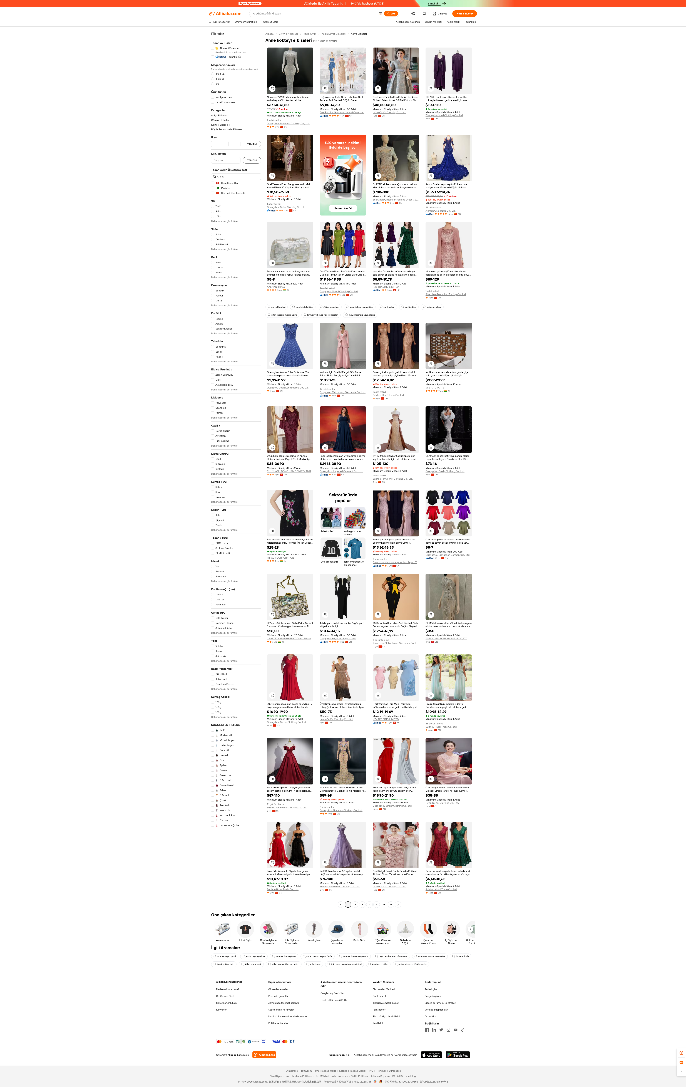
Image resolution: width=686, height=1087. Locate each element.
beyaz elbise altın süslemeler (393, 956)
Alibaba (269, 33)
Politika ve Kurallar (278, 1023)
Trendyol (381, 1070)
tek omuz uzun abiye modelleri (346, 964)
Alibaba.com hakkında (229, 981)
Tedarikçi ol (431, 989)
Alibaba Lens (235, 1054)
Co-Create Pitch (225, 996)
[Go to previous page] (341, 904)
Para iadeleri (379, 1009)
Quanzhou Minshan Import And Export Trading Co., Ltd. (396, 562)
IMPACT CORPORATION (280, 557)
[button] (380, 13)
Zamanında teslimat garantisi (284, 1002)
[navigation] (236, 469)
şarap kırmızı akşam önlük (319, 956)
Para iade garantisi (278, 996)
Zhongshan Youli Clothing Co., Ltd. (444, 115)
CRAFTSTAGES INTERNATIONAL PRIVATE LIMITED (290, 638)
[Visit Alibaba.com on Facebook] (427, 1030)
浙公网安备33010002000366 (401, 1081)
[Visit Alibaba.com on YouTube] (455, 1030)
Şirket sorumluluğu (226, 1002)
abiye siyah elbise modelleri (285, 964)
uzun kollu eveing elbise (361, 307)
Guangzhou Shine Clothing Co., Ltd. (286, 207)
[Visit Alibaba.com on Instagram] (448, 1030)
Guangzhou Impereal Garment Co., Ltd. (341, 471)
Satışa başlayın (433, 996)
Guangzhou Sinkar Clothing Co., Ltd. (286, 722)
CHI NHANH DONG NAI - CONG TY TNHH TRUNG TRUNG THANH (290, 471)
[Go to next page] (398, 904)
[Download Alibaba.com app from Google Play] (458, 1054)
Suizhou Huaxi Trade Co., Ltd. (388, 395)
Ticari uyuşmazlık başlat (386, 1002)
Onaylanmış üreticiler (332, 993)
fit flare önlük (462, 956)
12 (391, 904)
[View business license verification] (375, 1081)
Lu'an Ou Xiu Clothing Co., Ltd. (389, 112)
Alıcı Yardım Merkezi (384, 989)
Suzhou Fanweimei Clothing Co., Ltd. (393, 478)
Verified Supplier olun (436, 1009)
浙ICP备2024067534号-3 (434, 1081)
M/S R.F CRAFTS (435, 387)
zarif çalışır (389, 307)
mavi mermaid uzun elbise (362, 315)
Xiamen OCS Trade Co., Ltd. (441, 210)
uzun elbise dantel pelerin (355, 956)
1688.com (306, 1070)
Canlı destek (379, 996)
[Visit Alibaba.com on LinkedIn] (434, 1030)
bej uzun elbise (434, 307)
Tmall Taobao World (325, 1070)
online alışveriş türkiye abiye (413, 964)
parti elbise (410, 307)
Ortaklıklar (430, 1016)
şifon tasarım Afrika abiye (284, 315)
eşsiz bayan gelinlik (255, 956)
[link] (681, 1053)
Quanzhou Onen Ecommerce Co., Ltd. (288, 387)
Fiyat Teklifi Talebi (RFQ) (333, 1000)
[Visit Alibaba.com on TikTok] (463, 1030)
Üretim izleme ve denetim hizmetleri (288, 1016)
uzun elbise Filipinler (286, 956)
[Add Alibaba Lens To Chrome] (264, 1054)
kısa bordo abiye (380, 964)
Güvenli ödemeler (278, 989)
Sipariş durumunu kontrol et (440, 1002)
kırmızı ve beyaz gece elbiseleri (322, 315)
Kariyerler (221, 1009)
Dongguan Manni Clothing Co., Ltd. (339, 291)
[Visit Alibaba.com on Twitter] (441, 1030)
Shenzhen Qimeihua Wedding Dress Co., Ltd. (396, 199)
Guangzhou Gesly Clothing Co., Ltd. (445, 471)
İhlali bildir (378, 1023)
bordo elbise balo (225, 964)
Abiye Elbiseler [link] (359, 33)
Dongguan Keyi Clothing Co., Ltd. (338, 638)
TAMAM (252, 144)
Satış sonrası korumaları (281, 1009)
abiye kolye (315, 964)
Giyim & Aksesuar (288, 33)
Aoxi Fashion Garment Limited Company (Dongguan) (343, 112)
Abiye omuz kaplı (253, 964)
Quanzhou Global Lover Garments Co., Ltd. (396, 643)
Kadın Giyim (310, 33)
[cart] (424, 14)
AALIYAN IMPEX (276, 286)
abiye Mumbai (278, 307)
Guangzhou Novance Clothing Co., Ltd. (288, 123)
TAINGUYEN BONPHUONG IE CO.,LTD (446, 638)
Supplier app (337, 1054)
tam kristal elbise (304, 307)
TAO (371, 1070)
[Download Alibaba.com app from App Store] (431, 1054)
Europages (395, 1070)
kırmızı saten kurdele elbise (431, 956)
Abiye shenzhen (331, 307)
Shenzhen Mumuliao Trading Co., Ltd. (446, 294)
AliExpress (292, 1070)
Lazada (343, 1070)
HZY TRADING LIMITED (386, 286)
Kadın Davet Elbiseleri (334, 33)
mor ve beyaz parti (226, 956)
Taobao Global (358, 1070)
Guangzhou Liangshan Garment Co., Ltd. (448, 554)
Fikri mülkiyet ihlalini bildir (387, 1016)
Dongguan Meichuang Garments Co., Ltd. (343, 392)
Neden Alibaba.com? (227, 989)
